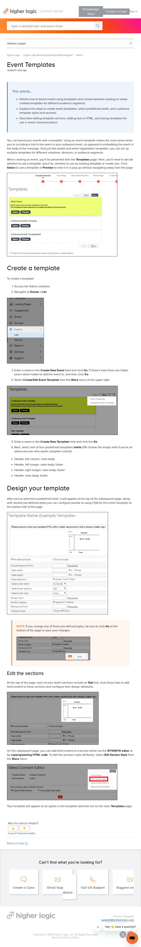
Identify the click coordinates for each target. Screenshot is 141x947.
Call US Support (93, 888)
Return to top (15, 843)
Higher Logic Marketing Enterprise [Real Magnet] (48, 55)
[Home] (31, 13)
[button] (13, 828)
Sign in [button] (133, 11)
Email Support (57, 888)
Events (79, 55)
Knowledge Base (91, 11)
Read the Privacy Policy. (65, 937)
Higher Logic (13, 55)
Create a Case (116, 11)
